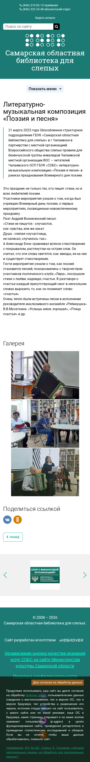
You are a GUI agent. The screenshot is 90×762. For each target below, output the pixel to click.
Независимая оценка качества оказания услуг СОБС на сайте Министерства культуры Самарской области (45, 659)
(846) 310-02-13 (33, 5)
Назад (13, 537)
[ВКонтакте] (7, 519)
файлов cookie (36, 695)
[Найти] (56, 26)
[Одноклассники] (17, 519)
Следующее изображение (83, 575)
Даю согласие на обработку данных (57, 682)
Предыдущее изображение (6, 575)
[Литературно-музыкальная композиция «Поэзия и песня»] (45, 374)
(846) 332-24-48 (33, 9)
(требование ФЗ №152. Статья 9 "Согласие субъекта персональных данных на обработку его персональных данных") (45, 752)
